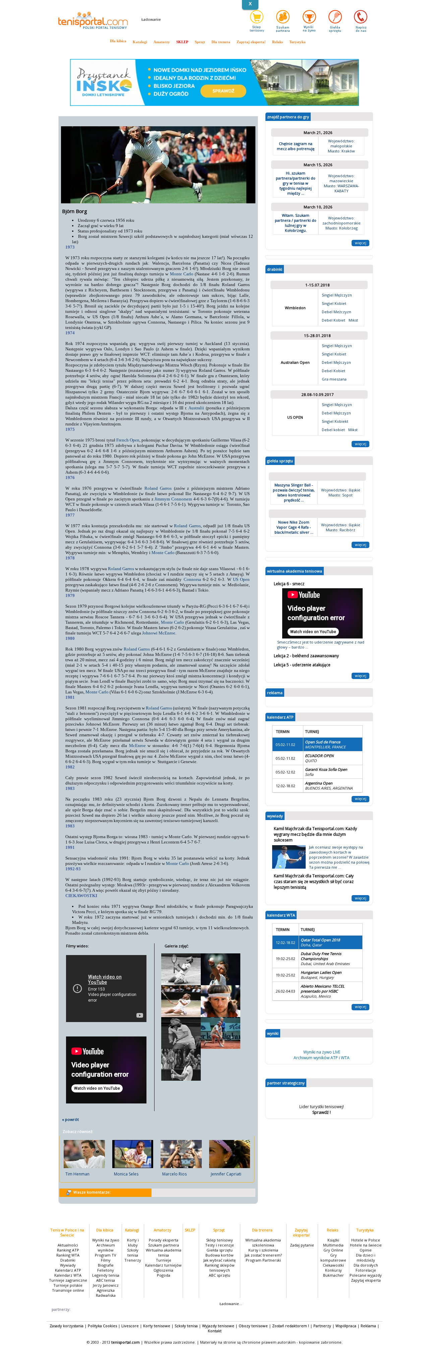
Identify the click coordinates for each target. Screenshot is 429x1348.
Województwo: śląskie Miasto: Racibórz (340, 527)
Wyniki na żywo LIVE (321, 1052)
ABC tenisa (105, 1280)
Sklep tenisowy (219, 1239)
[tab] (317, 583)
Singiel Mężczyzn (337, 294)
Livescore (130, 1325)
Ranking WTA (117, 51)
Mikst (353, 320)
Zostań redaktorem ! (290, 1325)
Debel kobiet (333, 429)
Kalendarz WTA (206, 51)
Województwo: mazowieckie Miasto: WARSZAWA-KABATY (341, 183)
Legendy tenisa (105, 1275)
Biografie (106, 1265)
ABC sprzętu (219, 1275)
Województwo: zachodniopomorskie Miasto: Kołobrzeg (341, 222)
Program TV (105, 1255)
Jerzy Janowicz (106, 1285)
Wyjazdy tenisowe (218, 1325)
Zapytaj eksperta (366, 1280)
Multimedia (333, 1245)
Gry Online (333, 1250)
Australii (196, 407)
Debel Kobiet (333, 320)
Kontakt (215, 1330)
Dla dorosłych (366, 1265)
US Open (241, 579)
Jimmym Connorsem (173, 498)
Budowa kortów (219, 1255)
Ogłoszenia (163, 1270)
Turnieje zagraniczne (238, 51)
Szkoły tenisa (132, 1253)
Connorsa (192, 579)
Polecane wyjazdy (366, 1275)
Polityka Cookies (102, 1325)
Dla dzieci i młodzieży (365, 1258)
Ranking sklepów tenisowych (220, 1268)
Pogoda (163, 1275)
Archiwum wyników (106, 1247)
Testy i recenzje (219, 1245)
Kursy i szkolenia (263, 1250)
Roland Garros (158, 488)
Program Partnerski (263, 1260)
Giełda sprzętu (219, 1250)
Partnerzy (322, 1325)
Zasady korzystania (66, 1325)
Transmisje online (301, 51)
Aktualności (68, 51)
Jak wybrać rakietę (219, 1260)
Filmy (106, 1260)
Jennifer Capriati (226, 1174)
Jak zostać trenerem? (263, 1255)
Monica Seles (126, 1174)
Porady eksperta (163, 1239)
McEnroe (137, 745)
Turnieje (163, 1260)
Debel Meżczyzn (336, 311)
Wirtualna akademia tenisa (163, 1253)
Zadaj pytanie (302, 1245)
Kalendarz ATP (178, 51)
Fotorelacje (366, 1270)
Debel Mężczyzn (336, 362)
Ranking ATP (91, 51)
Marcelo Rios (174, 1174)
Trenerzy (132, 1260)
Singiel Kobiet (334, 303)
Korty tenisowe (156, 1325)
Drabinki (138, 51)
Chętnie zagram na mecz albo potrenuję (295, 146)
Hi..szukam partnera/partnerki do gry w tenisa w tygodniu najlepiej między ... (295, 183)
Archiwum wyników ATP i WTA (322, 1058)
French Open (127, 440)
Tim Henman (77, 1174)
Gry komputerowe (333, 1258)
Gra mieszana (334, 379)
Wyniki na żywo (105, 1239)
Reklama (368, 1325)
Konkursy (333, 1270)
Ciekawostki (333, 1265)
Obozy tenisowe (253, 1325)
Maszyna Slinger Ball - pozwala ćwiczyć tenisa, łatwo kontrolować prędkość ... (294, 492)
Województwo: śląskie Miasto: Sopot (340, 492)
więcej (360, 242)
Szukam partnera (163, 1245)
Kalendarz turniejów (163, 1265)
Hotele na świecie (366, 1245)
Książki (333, 1239)
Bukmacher (333, 1275)
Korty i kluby (133, 1242)
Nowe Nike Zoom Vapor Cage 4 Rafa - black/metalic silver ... (293, 527)
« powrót (70, 1119)
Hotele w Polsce (365, 1239)
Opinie (366, 1250)
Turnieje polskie (271, 51)
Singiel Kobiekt (335, 421)
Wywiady (156, 51)
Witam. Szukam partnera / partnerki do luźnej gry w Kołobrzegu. (295, 223)
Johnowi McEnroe (158, 632)
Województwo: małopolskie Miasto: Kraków (341, 145)
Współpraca (345, 1325)
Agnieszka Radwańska (106, 1293)
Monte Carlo (181, 273)
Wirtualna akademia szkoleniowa (263, 1242)
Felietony (105, 1270)
